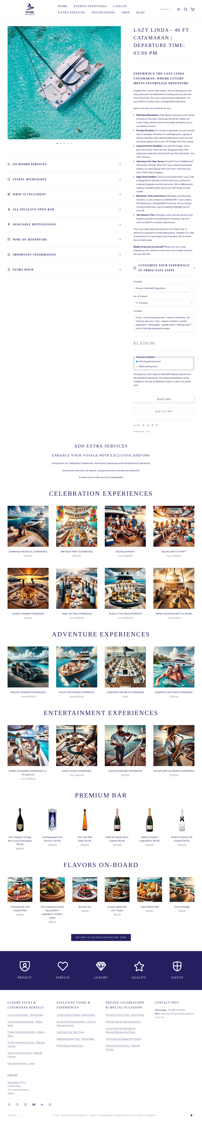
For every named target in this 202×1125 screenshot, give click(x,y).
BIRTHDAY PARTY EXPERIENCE (77, 551)
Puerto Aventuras (90, 6)
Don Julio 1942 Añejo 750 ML (85, 839)
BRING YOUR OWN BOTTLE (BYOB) (174, 613)
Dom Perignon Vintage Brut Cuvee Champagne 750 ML (20, 841)
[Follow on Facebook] (9, 1104)
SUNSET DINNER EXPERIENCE (28, 613)
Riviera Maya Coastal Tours (70, 1045)
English (164, 9)
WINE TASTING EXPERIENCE (77, 613)
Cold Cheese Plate (149, 906)
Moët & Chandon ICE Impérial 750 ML (182, 839)
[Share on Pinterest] (152, 425)
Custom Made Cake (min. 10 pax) (117, 908)
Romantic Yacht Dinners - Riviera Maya (125, 1014)
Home (63, 6)
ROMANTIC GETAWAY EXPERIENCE (174, 692)
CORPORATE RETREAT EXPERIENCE (125, 692)
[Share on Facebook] (143, 425)
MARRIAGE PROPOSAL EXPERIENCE (28, 551)
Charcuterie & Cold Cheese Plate (20, 908)
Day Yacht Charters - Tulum (21, 1063)
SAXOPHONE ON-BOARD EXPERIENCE (174, 771)
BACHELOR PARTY (125, 551)
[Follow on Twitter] (17, 1104)
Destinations (103, 12)
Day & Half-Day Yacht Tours (70, 1032)
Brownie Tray (84, 906)
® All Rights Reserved (143, 1115)
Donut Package (182, 906)
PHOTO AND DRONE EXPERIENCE (77, 692)
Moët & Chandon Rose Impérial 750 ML (117, 839)
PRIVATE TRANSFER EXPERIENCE (28, 692)
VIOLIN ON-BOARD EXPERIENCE (125, 771)
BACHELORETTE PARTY (174, 551)
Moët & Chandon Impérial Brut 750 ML (149, 839)
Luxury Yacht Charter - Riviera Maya (25, 1014)
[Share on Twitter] (148, 425)
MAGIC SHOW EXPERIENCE (76, 771)
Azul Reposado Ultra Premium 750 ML (52, 839)
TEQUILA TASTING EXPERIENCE (125, 613)
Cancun (120, 6)
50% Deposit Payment (150, 361)
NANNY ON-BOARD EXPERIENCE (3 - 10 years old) (28, 773)
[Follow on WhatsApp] (50, 1104)
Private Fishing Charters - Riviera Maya (76, 1014)
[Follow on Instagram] (25, 1104)
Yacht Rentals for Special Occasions (123, 1021)
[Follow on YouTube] (33, 1104)
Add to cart (164, 411)
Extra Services (71, 12)
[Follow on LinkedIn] (42, 1104)
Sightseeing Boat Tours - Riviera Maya (75, 1038)
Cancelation (13, 1082)
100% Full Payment (148, 366)
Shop (126, 12)
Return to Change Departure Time (101, 937)
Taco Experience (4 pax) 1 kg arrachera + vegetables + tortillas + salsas (52, 912)
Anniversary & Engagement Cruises (123, 1038)
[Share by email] (157, 425)
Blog (140, 12)
